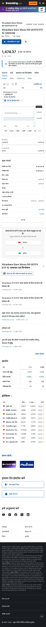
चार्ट (11, 73)
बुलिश (25, 253)
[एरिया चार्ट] (7, 84)
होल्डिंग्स (12, 78)
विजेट (3, 536)
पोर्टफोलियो (5, 532)
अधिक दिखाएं (39, 354)
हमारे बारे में (28, 527)
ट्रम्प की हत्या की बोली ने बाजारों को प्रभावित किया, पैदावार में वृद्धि (21, 341)
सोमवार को (6, 328)
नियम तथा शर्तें (5, 599)
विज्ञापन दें (28, 532)
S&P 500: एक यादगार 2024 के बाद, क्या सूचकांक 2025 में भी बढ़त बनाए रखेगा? (21, 314)
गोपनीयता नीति (5, 606)
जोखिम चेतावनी (6, 614)
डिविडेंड (30, 78)
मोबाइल (4, 527)
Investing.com (7, 331)
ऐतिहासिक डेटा (21, 78)
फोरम (37, 73)
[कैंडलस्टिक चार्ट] (4, 84)
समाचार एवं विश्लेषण (24, 73)
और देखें (23, 220)
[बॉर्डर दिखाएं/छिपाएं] (16, 84)
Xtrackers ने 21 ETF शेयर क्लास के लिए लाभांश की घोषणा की (22, 284)
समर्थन (27, 536)
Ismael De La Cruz (8, 320)
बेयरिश (25, 242)
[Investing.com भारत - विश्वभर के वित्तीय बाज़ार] (14, 3)
